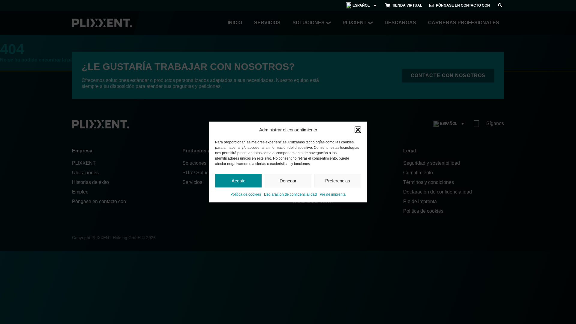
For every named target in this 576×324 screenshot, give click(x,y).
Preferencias (337, 180)
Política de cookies (245, 194)
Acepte (238, 180)
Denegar (288, 180)
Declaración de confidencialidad (290, 194)
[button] (358, 130)
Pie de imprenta (333, 194)
